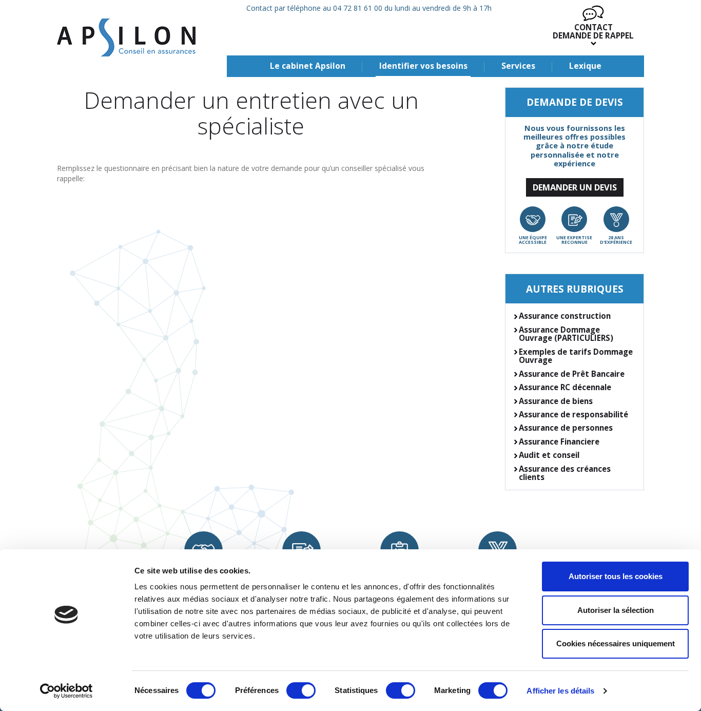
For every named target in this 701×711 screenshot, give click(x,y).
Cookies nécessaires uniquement (615, 643)
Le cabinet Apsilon (307, 66)
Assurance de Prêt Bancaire (572, 374)
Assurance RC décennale (565, 387)
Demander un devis (575, 187)
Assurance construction (565, 316)
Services (518, 66)
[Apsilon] (126, 37)
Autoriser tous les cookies (616, 576)
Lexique (585, 66)
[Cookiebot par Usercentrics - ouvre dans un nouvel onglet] (66, 691)
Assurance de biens (556, 401)
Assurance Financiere (559, 441)
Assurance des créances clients (565, 473)
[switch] (301, 690)
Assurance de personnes (566, 427)
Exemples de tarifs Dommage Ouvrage (576, 356)
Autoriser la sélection (615, 610)
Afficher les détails (560, 690)
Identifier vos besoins (423, 66)
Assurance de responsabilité (573, 414)
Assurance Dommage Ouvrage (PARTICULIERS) (566, 333)
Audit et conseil (549, 455)
